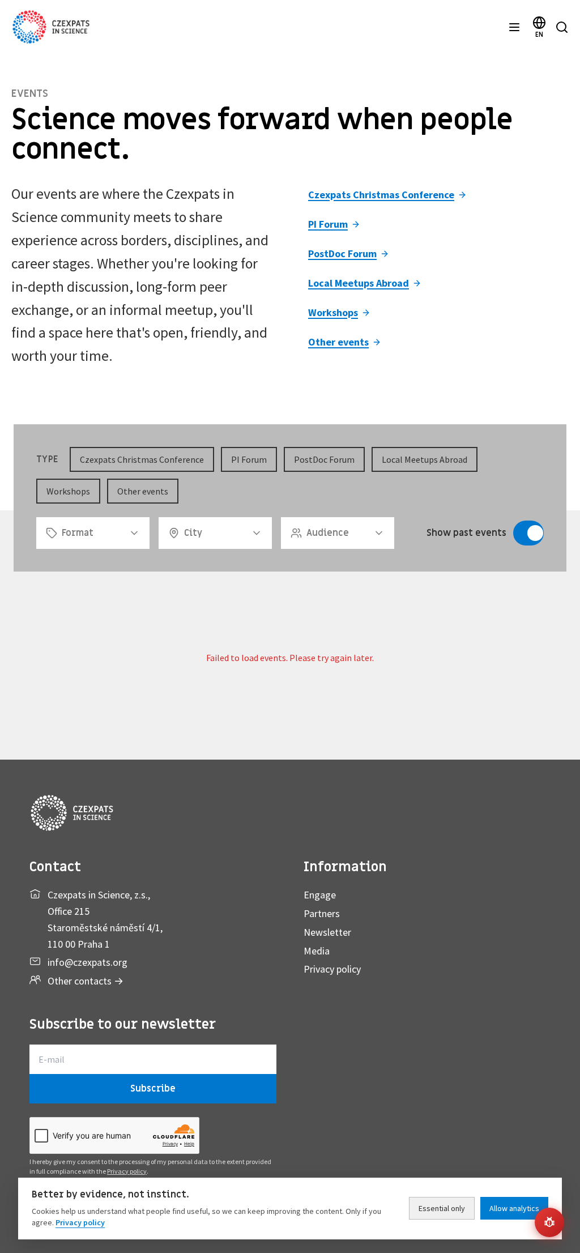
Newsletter (327, 932)
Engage (320, 894)
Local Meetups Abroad (358, 282)
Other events (338, 341)
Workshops (333, 312)
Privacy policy (332, 968)
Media (317, 950)
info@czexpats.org (87, 962)
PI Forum (328, 224)
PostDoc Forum (342, 253)
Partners (322, 913)
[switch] (528, 533)
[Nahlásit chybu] (549, 1222)
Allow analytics (514, 1208)
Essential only (442, 1208)
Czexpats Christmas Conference (381, 194)
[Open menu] (514, 27)
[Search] (562, 27)
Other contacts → (85, 980)
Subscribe (153, 1088)
